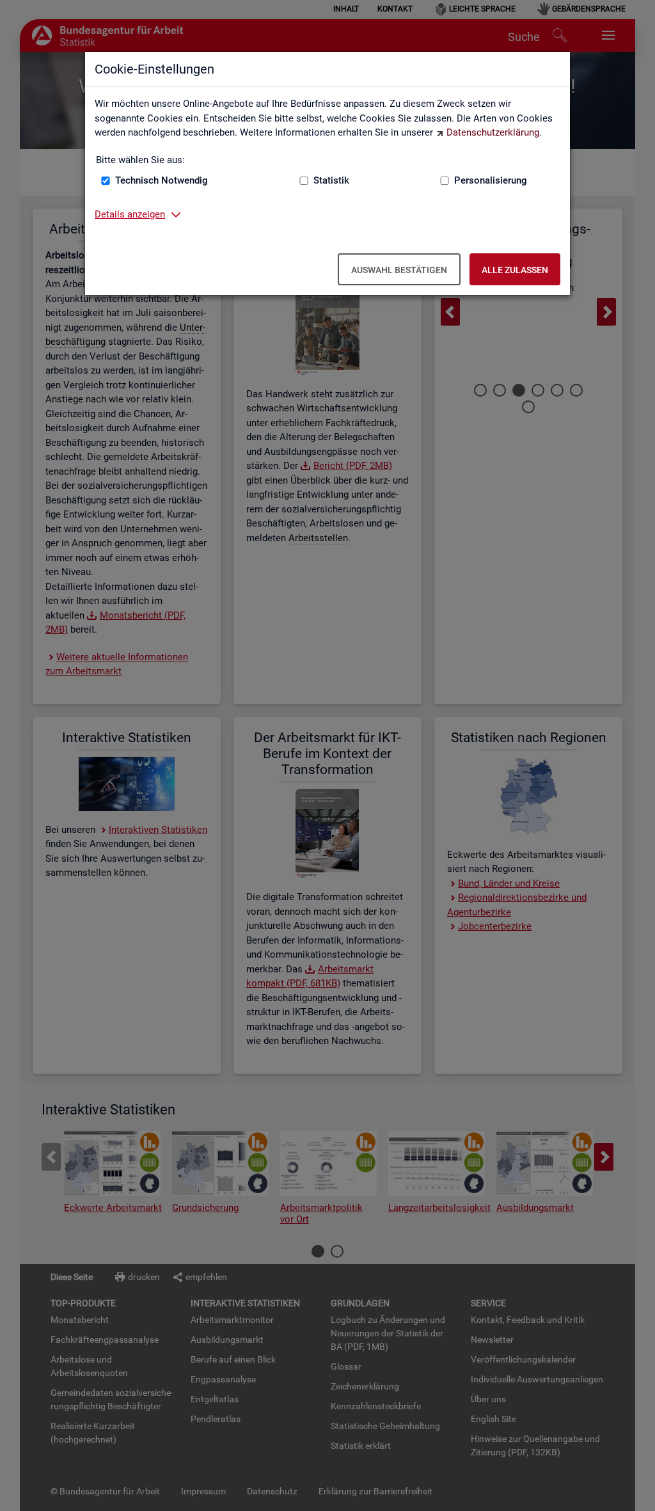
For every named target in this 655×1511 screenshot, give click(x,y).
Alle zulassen (515, 270)
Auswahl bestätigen (399, 270)
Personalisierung (490, 180)
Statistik (331, 180)
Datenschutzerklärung (492, 132)
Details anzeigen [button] (130, 214)
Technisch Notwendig (161, 180)
